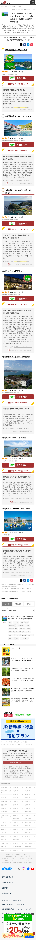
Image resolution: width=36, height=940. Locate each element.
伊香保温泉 (4, 801)
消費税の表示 (17, 900)
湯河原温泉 (4, 812)
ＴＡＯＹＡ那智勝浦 (14, 271)
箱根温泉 (15, 843)
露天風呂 (18, 631)
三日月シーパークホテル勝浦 (18, 509)
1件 (22, 292)
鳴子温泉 (27, 791)
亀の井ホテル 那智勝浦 (16, 438)
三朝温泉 (3, 832)
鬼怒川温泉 (4, 805)
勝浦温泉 (11, 631)
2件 (22, 217)
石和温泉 (27, 808)
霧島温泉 (3, 839)
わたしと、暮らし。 (7, 858)
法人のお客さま (7, 882)
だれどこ (16, 856)
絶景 (24, 631)
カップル (16, 622)
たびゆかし (26, 860)
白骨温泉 (3, 808)
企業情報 (5, 888)
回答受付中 (18, 604)
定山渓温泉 (4, 787)
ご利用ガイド (18, 854)
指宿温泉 (15, 850)
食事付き (11, 638)
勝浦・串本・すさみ (25, 628)
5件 (22, 138)
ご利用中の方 (7, 893)
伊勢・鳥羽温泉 (29, 843)
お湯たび (26, 856)
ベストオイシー (22, 858)
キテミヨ (15, 858)
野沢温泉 (27, 805)
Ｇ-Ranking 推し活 (6, 862)
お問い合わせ (6, 900)
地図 (23, 74)
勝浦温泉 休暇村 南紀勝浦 (18, 357)
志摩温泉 (3, 846)
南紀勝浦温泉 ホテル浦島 (16, 50)
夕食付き (30, 635)
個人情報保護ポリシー (9, 909)
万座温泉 (15, 801)
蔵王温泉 (3, 798)
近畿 (26, 622)
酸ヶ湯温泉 (16, 839)
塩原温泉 (15, 805)
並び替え (4, 610)
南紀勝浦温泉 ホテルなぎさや (18, 116)
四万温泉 (27, 801)
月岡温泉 (15, 808)
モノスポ (30, 858)
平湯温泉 (15, 822)
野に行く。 (8, 860)
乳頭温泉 (15, 791)
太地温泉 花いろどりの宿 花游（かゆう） (18, 191)
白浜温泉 (27, 826)
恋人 (10, 622)
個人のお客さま (7, 877)
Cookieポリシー (7, 913)
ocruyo (21, 856)
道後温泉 (15, 829)
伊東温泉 (15, 812)
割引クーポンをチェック (19, 84)
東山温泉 (27, 794)
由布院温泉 (28, 846)
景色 (29, 631)
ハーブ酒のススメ (28, 862)
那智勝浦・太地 (13, 628)
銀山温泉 (15, 798)
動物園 (24, 635)
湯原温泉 (3, 836)
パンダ (18, 635)
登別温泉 (15, 787)
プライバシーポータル (24, 909)
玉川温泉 (27, 839)
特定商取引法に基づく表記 (23, 913)
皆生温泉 (27, 832)
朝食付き (11, 635)
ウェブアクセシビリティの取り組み (13, 905)
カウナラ (14, 860)
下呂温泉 (3, 822)
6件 (22, 72)
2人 (22, 622)
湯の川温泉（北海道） (6, 791)
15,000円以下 (24, 638)
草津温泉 (27, 798)
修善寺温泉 (28, 812)
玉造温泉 (15, 832)
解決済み (29, 604)
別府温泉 (15, 836)
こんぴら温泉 (28, 829)
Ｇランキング (9, 856)
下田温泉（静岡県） (5, 816)
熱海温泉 (3, 850)
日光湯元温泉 (4, 843)
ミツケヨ (20, 860)
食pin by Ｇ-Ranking (17, 862)
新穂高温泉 (28, 822)
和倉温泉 (15, 815)
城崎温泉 (3, 826)
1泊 (17, 638)
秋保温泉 (15, 794)
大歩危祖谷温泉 (17, 846)
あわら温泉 (16, 818)
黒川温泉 (27, 836)
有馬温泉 (15, 826)
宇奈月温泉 (28, 818)
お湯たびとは (9, 854)
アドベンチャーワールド (22, 625)
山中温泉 (27, 815)
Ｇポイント (25, 854)
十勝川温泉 (28, 787)
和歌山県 (11, 625)
